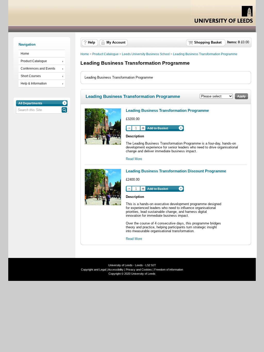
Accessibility (115, 269)
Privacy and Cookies (138, 269)
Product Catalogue (34, 61)
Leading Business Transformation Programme (205, 54)
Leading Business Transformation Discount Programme (176, 171)
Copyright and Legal (93, 269)
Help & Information (34, 83)
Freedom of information (168, 269)
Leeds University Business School (146, 54)
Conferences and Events (38, 68)
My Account (115, 42)
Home (25, 53)
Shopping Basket (207, 42)
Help (91, 42)
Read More (134, 159)
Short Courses (31, 76)
